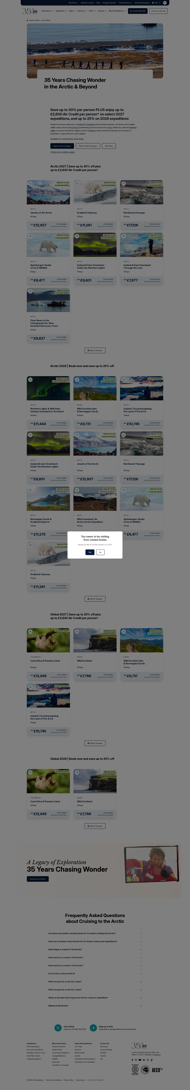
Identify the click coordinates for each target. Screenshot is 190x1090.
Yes (90, 552)
